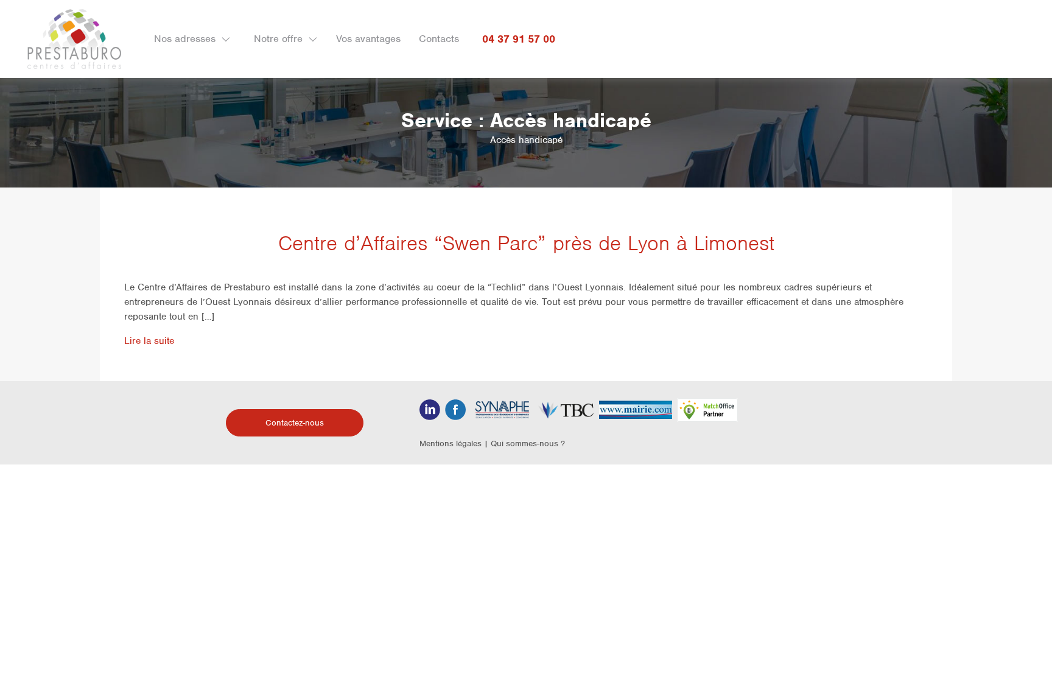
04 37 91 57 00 (518, 39)
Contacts (439, 38)
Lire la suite (149, 341)
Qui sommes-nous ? (528, 443)
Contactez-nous (294, 423)
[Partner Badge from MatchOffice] (707, 409)
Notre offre (278, 38)
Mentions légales (450, 443)
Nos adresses (185, 38)
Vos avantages (368, 38)
